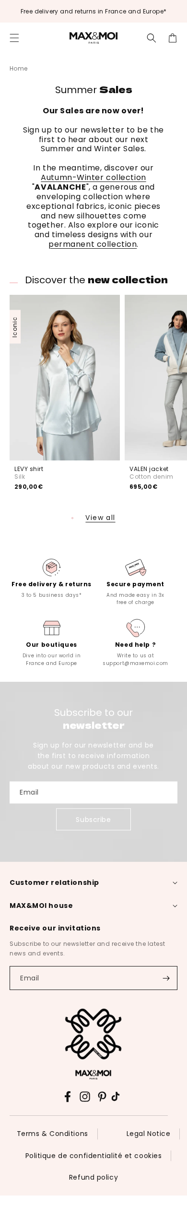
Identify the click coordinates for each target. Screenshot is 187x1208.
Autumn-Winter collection (93, 177)
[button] (14, 37)
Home (19, 68)
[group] (52, 577)
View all (100, 517)
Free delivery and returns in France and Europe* (94, 11)
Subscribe (93, 819)
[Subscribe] (165, 978)
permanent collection (92, 244)
